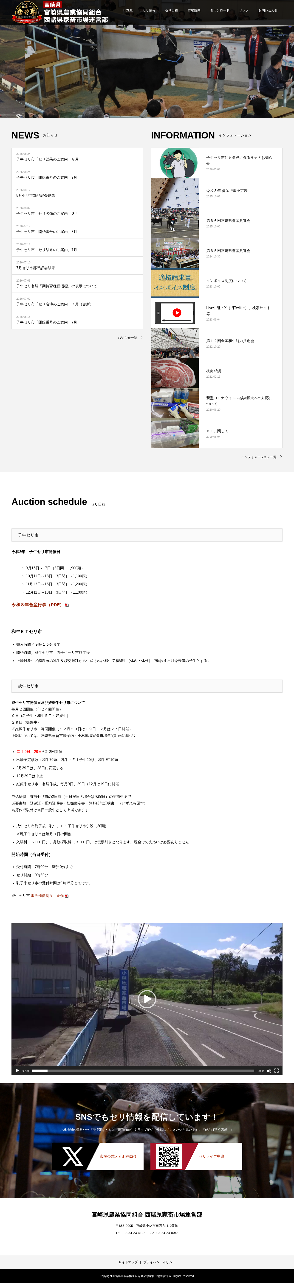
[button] (147, 999)
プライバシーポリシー (159, 1262)
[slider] (143, 1071)
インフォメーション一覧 (259, 457)
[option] (147, 59)
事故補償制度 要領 (47, 896)
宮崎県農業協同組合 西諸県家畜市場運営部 (147, 1214)
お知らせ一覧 (127, 338)
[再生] (17, 1070)
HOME (128, 10)
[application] (147, 999)
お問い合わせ (268, 10)
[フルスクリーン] (276, 1070)
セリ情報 (149, 10)
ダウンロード (219, 10)
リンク (244, 10)
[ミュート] (269, 1070)
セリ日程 (171, 10)
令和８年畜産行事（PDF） (37, 604)
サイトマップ (128, 1262)
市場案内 (194, 10)
